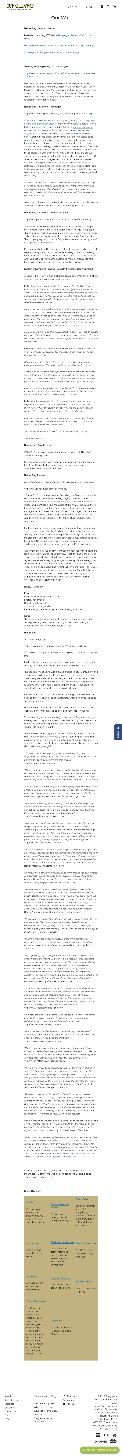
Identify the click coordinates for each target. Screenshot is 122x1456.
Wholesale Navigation (45, 1411)
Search (8, 1396)
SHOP (89, 7)
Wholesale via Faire (44, 1407)
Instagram (71, 1400)
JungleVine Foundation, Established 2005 (105, 1399)
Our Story (9, 1407)
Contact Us (10, 1411)
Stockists (9, 1404)
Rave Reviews (11, 1400)
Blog (6, 1415)
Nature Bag (66, 149)
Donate (38, 1414)
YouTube (71, 1404)
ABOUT (73, 7)
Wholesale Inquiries (44, 1403)
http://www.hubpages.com (63, 1156)
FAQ (6, 1419)
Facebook (71, 1396)
